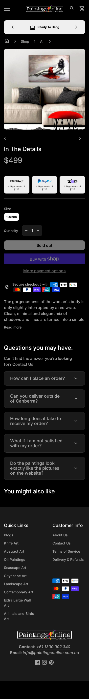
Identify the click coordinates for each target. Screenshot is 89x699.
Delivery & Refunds (68, 559)
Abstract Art (14, 551)
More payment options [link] (44, 270)
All (42, 41)
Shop (25, 41)
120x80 (11, 217)
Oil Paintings (14, 559)
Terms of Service (66, 551)
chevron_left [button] (13, 27)
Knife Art (11, 543)
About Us (60, 535)
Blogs (8, 535)
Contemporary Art (18, 592)
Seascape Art (15, 567)
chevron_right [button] (76, 27)
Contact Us (22, 364)
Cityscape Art (15, 576)
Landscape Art (16, 584)
